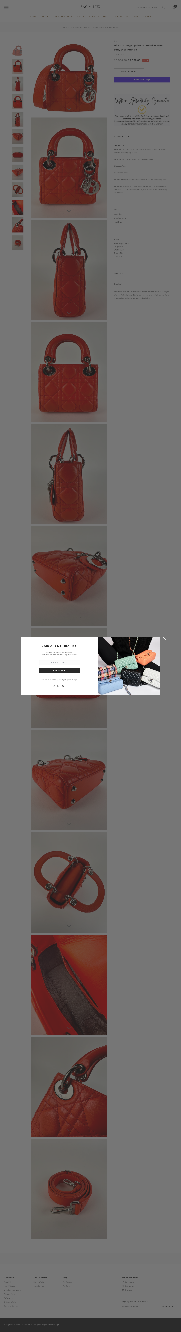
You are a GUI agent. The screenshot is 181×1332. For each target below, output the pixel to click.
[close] (164, 638)
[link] (55, 686)
